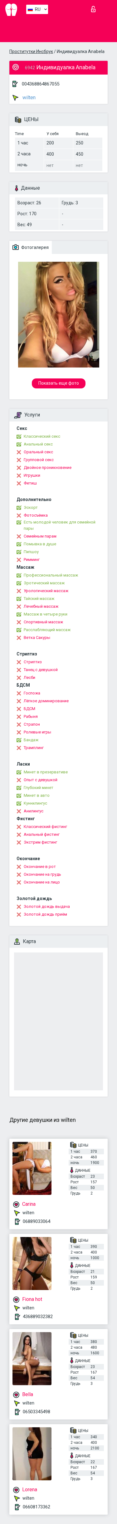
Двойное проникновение (47, 467)
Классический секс (42, 436)
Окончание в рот (40, 866)
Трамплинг (34, 747)
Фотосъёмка (36, 515)
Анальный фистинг (42, 834)
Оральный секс (38, 452)
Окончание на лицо (42, 882)
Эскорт (31, 507)
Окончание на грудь (42, 874)
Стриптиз (33, 662)
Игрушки (32, 475)
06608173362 (36, 1507)
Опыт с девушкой (40, 779)
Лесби (29, 677)
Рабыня (31, 716)
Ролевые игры (37, 732)
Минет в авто (37, 795)
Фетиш (30, 483)
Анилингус (33, 811)
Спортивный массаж (43, 622)
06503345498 (36, 1411)
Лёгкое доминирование (46, 701)
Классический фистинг (45, 826)
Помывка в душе (40, 544)
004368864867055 (40, 84)
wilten (28, 97)
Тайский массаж (39, 598)
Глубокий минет (38, 787)
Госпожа (32, 693)
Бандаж (31, 740)
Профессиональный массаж (51, 575)
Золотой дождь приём (45, 914)
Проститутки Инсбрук (31, 51)
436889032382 (38, 1316)
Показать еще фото (58, 383)
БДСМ (29, 708)
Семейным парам (40, 536)
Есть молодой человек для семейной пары (59, 525)
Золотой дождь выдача (47, 906)
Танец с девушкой (41, 669)
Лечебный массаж (41, 606)
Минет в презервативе (46, 772)
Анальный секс (38, 444)
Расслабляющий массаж (47, 629)
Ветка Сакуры (37, 637)
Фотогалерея (34, 247)
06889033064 (36, 1221)
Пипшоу (31, 551)
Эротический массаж (44, 583)
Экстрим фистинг (40, 842)
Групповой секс (39, 459)
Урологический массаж (46, 590)
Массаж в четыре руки (45, 614)
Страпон (32, 724)
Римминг (32, 559)
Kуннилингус (35, 803)
